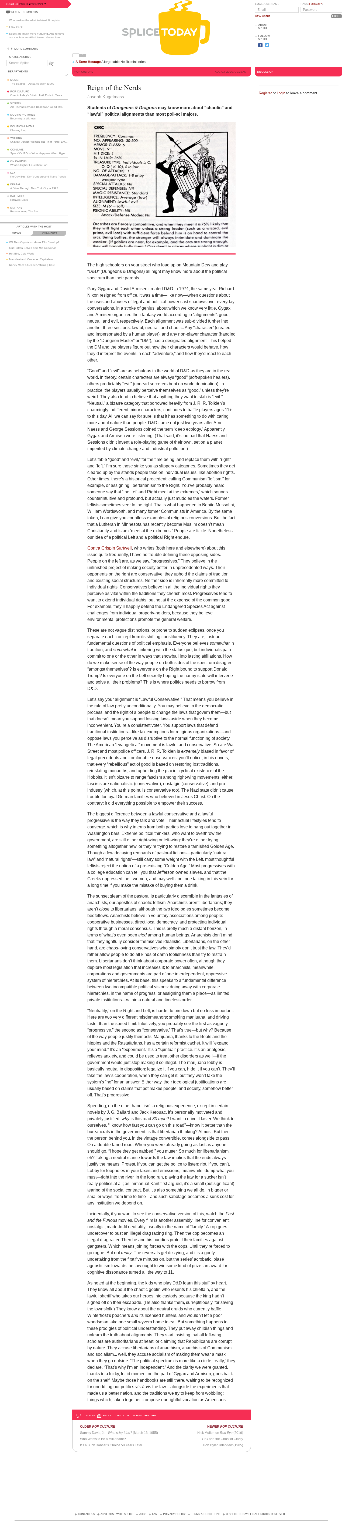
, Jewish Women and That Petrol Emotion (40, 141)
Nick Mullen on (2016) (220, 1433)
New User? (262, 16)
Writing (16, 138)
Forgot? (315, 4)
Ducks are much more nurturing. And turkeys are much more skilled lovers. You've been (36, 35)
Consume (16, 149)
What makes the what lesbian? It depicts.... (36, 20)
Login (281, 93)
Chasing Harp (18, 130)
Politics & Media (22, 126)
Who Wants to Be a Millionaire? (103, 1439)
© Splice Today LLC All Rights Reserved (255, 1514)
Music (14, 80)
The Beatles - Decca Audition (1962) (32, 83)
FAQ (154, 1514)
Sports (15, 103)
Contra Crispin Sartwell (109, 548)
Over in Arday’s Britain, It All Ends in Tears (36, 95)
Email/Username (267, 4)
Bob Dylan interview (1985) (223, 1445)
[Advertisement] (318, 43)
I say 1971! (16, 26)
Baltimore (17, 196)
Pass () (312, 4)
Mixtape (16, 207)
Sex (12, 173)
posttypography (32, 3)
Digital (15, 184)
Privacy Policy (174, 1514)
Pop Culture (19, 91)
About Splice (263, 26)
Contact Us (86, 1514)
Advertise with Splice (117, 1514)
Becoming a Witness (23, 118)
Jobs (142, 1514)
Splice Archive (20, 57)
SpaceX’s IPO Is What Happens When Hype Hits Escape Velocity (50, 153)
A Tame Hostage (88, 62)
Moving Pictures (22, 114)
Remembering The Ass (24, 211)
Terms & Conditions (205, 1514)
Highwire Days (19, 199)
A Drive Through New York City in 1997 (34, 188)
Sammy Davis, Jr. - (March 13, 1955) (119, 1433)
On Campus (18, 161)
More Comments (26, 49)
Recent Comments (24, 12)
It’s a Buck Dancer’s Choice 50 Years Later (111, 1445)
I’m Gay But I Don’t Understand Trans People (38, 176)
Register (265, 93)
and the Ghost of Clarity (222, 1439)
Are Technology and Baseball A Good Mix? (36, 106)
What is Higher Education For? (29, 164)
